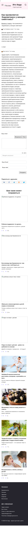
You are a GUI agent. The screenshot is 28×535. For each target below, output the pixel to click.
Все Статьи (4, 509)
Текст (24, 137)
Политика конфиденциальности (10, 515)
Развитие (4, 496)
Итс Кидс (17, 5)
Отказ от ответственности (8, 511)
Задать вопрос (5, 507)
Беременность (5, 490)
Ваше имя (5, 167)
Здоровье (4, 494)
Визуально (18, 137)
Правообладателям (7, 513)
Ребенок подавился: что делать (11, 224)
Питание (4, 492)
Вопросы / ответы (7, 23)
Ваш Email (5, 162)
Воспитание (5, 498)
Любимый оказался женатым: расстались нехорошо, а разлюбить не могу (14, 376)
